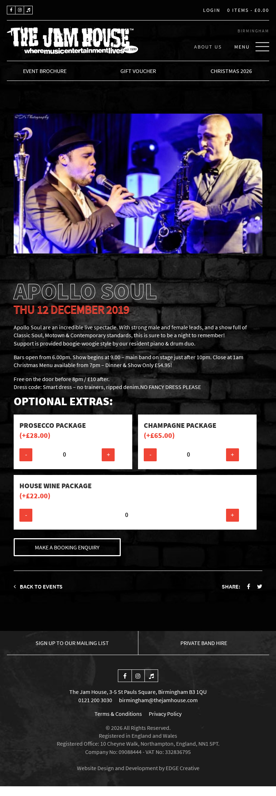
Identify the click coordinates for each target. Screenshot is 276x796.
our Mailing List (72, 642)
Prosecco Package (52, 430)
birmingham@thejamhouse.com (158, 700)
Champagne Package (180, 430)
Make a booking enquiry (67, 547)
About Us (208, 46)
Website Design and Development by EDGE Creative (138, 768)
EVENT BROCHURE (44, 70)
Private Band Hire (203, 642)
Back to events (41, 586)
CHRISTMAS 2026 (231, 70)
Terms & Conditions (118, 713)
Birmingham (253, 30)
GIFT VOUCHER (138, 70)
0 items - (248, 10)
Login (211, 10)
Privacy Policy (165, 713)
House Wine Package (55, 490)
